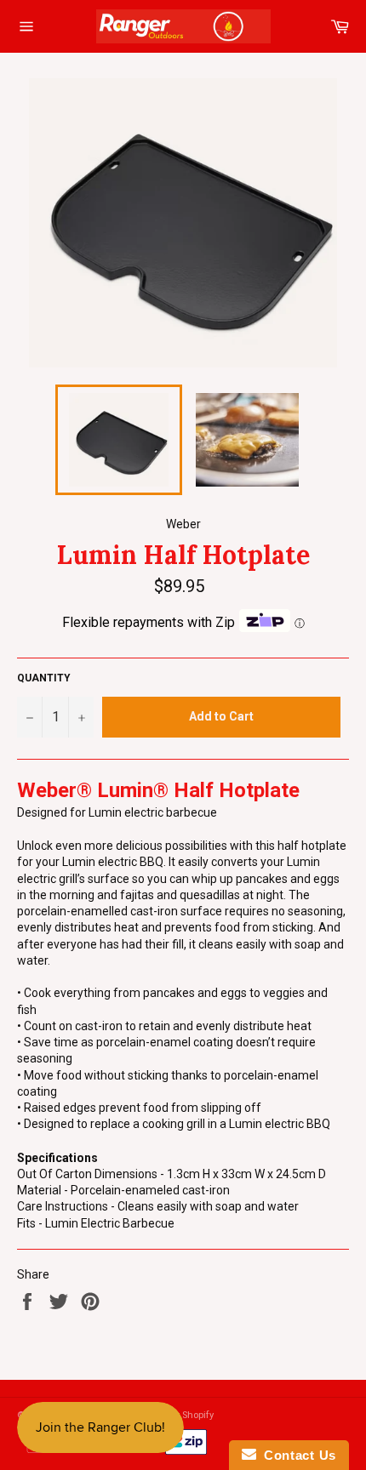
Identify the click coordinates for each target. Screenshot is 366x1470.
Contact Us (296, 1455)
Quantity (44, 678)
